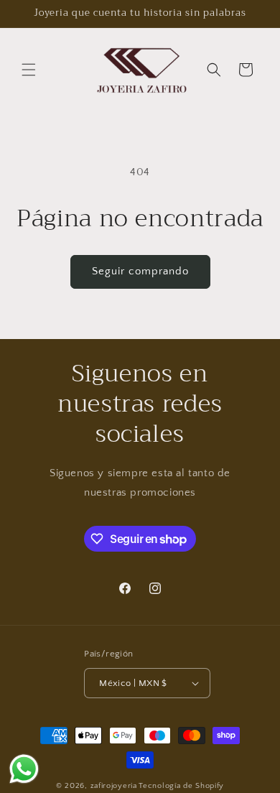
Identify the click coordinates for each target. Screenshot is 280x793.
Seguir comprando (140, 271)
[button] (29, 69)
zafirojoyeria (113, 786)
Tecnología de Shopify (181, 786)
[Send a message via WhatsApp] (24, 769)
